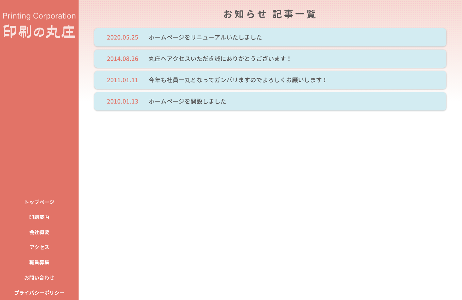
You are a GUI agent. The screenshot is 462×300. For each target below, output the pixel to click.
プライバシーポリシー (39, 292)
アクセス (39, 247)
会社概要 (39, 232)
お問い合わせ (39, 277)
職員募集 (39, 262)
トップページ (39, 202)
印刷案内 (39, 217)
